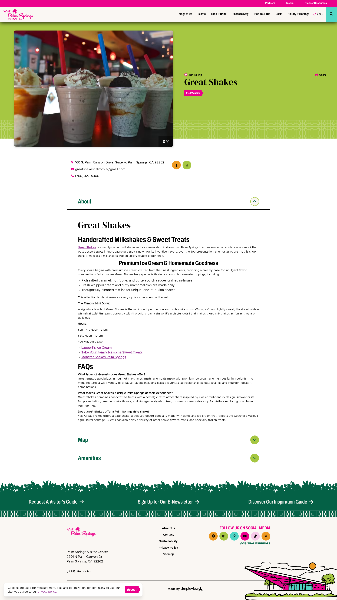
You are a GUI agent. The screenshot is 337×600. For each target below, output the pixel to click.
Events (201, 14)
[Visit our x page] (266, 536)
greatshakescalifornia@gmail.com (100, 169)
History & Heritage (298, 14)
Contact (168, 534)
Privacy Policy (168, 547)
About (84, 201)
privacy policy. (47, 591)
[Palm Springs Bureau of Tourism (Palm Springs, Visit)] (18, 14)
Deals (279, 14)
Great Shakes (87, 247)
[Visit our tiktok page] (255, 536)
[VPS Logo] (84, 532)
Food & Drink (218, 14)
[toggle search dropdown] (331, 14)
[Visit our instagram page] (223, 536)
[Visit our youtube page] (244, 536)
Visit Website (193, 93)
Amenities (89, 458)
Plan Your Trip (262, 14)
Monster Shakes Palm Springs (103, 357)
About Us (168, 528)
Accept (132, 589)
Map (83, 440)
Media (289, 3)
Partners (270, 3)
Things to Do (184, 14)
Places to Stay (240, 14)
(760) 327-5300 (87, 176)
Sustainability (168, 541)
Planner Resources (316, 3)
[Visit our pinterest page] (234, 536)
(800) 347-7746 (79, 571)
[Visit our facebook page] (213, 536)
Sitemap (168, 554)
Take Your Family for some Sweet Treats (112, 352)
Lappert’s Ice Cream (96, 347)
